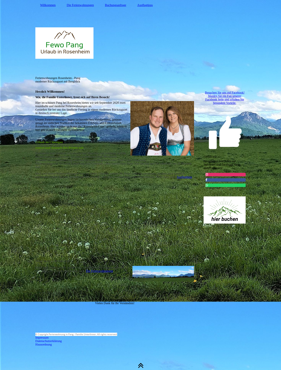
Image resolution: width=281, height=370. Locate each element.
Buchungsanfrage (115, 5)
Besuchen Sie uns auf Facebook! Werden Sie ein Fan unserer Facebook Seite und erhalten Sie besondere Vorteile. (224, 98)
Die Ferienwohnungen (80, 5)
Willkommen (48, 5)
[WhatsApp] (206, 185)
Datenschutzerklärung (48, 341)
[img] (140, 43)
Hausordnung (43, 344)
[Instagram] (206, 174)
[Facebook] (206, 179)
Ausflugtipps (145, 5)
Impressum (42, 337)
